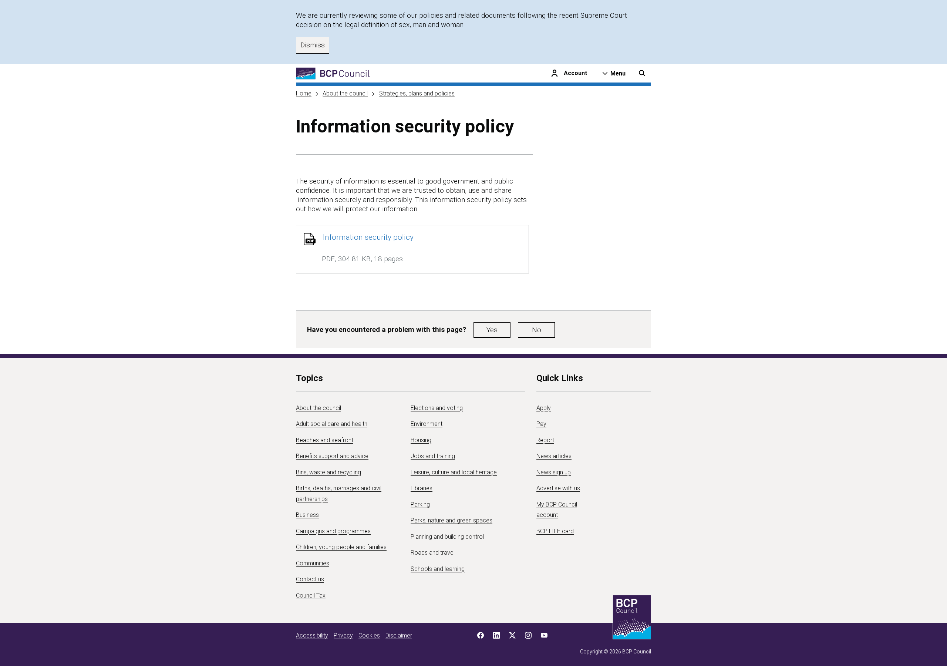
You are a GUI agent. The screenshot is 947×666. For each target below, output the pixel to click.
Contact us (310, 579)
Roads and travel (433, 552)
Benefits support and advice (332, 456)
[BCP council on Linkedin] (496, 635)
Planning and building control (447, 536)
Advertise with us (558, 488)
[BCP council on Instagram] (528, 635)
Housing (421, 440)
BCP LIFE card (555, 531)
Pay (541, 423)
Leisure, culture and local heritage (454, 472)
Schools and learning (438, 568)
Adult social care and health (331, 423)
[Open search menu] (642, 73)
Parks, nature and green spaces (451, 520)
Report (545, 440)
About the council (345, 93)
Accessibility (312, 635)
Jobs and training (433, 456)
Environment (426, 423)
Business (307, 514)
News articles (554, 456)
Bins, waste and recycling (328, 472)
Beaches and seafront (324, 440)
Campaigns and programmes (333, 531)
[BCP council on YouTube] (544, 635)
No (536, 330)
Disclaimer (398, 635)
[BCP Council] (333, 73)
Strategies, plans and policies (417, 93)
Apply (543, 407)
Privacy (343, 635)
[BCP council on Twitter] (512, 635)
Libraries (421, 488)
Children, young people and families (341, 547)
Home (303, 93)
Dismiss (312, 45)
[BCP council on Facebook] (480, 635)
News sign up (553, 472)
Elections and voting (437, 407)
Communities (312, 563)
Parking (420, 504)
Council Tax (311, 595)
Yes (492, 330)
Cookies (369, 635)
